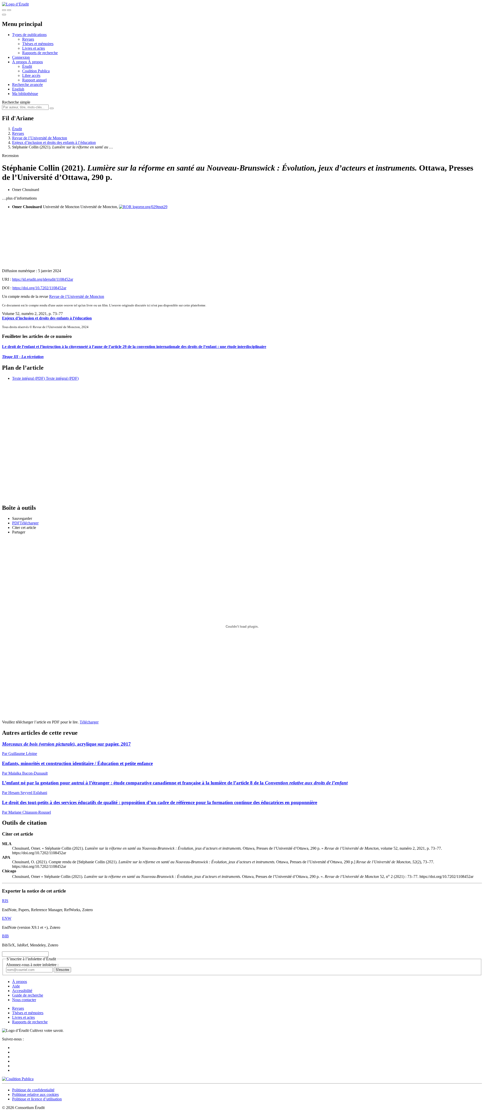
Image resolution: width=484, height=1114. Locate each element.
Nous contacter (24, 1000)
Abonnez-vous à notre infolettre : (32, 965)
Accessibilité (22, 991)
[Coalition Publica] (18, 1079)
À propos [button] (20, 62)
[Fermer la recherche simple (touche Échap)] (9, 10)
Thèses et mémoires (37, 44)
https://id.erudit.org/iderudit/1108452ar (42, 279)
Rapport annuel (34, 80)
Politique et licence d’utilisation (37, 1099)
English (18, 89)
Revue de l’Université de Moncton (39, 138)
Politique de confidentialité (33, 1090)
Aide (16, 986)
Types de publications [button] (29, 35)
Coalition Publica (36, 71)
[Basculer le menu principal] (4, 14)
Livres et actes (33, 48)
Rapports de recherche (40, 53)
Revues (28, 39)
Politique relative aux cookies (35, 1094)
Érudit (27, 66)
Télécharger (89, 722)
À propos (35, 62)
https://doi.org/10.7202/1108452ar (39, 288)
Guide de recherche (27, 995)
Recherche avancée (27, 84)
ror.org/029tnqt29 (153, 207)
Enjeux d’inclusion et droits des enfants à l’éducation (54, 142)
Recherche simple (16, 102)
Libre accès (31, 75)
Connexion (21, 57)
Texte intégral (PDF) (28, 378)
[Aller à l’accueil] (15, 4)
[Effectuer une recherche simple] (4, 10)
